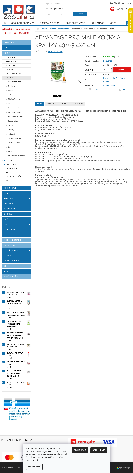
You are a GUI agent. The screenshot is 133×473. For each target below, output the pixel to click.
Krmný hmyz (10, 209)
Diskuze (65, 104)
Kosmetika (11, 164)
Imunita (11, 90)
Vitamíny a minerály (16, 156)
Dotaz (95, 89)
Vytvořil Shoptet (125, 468)
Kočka (7, 53)
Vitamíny (8, 256)
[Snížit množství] (111, 71)
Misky (9, 180)
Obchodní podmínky (22, 23)
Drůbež (8, 219)
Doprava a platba (49, 23)
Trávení (11, 134)
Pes (6, 48)
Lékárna (10, 78)
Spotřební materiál (14, 240)
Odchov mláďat (14, 176)
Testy (7, 271)
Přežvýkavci (10, 230)
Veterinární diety (15, 74)
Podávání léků (14, 108)
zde (37, 460)
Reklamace (98, 23)
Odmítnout (80, 450)
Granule (10, 58)
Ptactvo (8, 198)
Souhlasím (98, 450)
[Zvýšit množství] (111, 68)
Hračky (10, 160)
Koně (6, 193)
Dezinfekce (10, 245)
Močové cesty (14, 99)
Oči (9, 103)
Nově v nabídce (12, 276)
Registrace (126, 3)
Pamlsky (10, 70)
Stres (10, 125)
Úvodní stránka (5, 23)
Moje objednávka (75, 23)
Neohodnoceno (55, 51)
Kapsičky (10, 66)
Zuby (10, 151)
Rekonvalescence (15, 116)
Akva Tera (9, 204)
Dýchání (11, 86)
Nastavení (34, 467)
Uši (9, 147)
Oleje (7, 266)
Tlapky (11, 130)
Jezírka (8, 214)
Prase (7, 235)
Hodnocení (78, 104)
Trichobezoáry (16, 138)
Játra (10, 95)
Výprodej (9, 43)
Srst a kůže (13, 121)
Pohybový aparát (15, 112)
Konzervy (11, 62)
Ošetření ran (11, 250)
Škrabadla (11, 168)
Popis (39, 104)
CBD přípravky (11, 261)
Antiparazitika (14, 82)
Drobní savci (10, 188)
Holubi (7, 224)
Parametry (52, 104)
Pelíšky (10, 172)
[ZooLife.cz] (23, 12)
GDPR (113, 23)
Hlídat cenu (124, 90)
